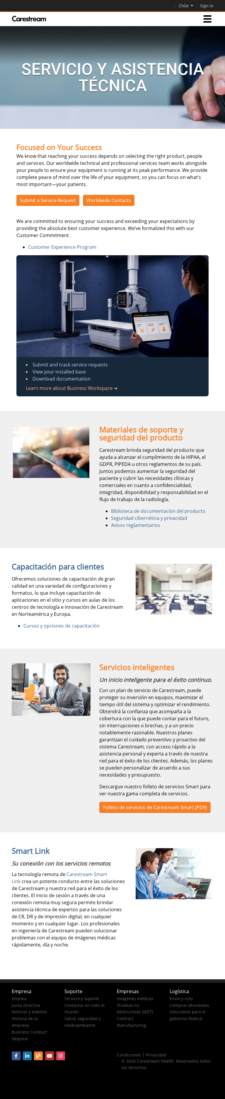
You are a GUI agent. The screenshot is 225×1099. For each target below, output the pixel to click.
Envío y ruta (181, 998)
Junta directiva (26, 1005)
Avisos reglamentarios (135, 525)
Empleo (19, 998)
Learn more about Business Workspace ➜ (71, 388)
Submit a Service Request (48, 200)
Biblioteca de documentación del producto (158, 511)
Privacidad (156, 1055)
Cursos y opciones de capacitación (61, 626)
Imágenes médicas (135, 998)
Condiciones (129, 1055)
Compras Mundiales (189, 1005)
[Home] (29, 19)
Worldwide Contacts (108, 200)
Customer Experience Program (62, 247)
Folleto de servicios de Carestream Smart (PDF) (155, 807)
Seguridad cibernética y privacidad (149, 518)
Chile (184, 6)
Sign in (207, 6)
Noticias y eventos (29, 1012)
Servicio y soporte (81, 998)
